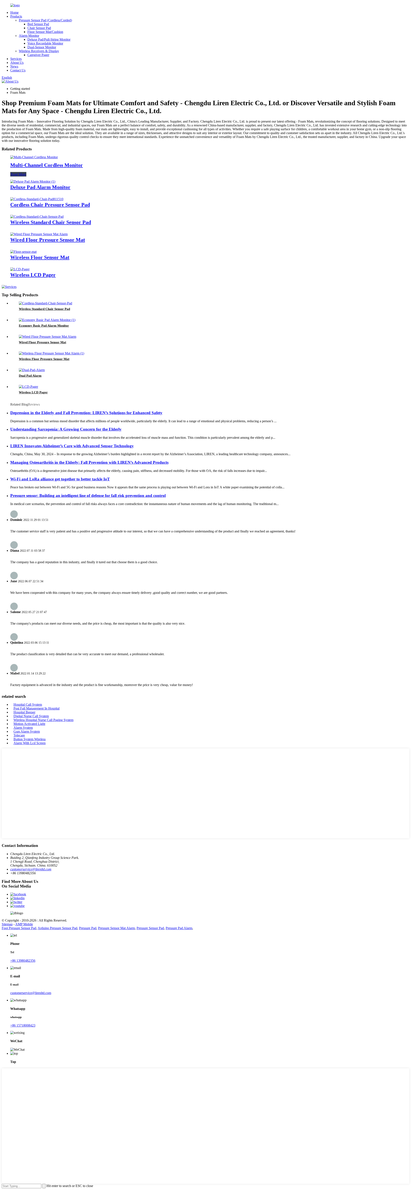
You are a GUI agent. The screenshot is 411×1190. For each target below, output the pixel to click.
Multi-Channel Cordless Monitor (46, 165)
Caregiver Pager (38, 55)
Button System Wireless (29, 739)
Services (16, 59)
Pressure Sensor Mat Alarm (116, 928)
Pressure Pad (87, 928)
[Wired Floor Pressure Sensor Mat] (39, 234)
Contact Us (17, 70)
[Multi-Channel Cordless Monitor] (34, 157)
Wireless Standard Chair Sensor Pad (50, 222)
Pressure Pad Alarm (179, 928)
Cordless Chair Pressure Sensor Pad (50, 204)
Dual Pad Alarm (30, 375)
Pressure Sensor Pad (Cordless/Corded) (45, 20)
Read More (18, 174)
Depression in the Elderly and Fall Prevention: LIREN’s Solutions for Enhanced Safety (86, 412)
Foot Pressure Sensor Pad (19, 928)
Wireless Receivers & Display (39, 51)
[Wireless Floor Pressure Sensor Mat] (51, 353)
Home (14, 12)
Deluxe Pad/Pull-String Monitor (48, 39)
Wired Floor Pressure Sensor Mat (47, 240)
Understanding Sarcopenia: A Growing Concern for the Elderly (66, 429)
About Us (17, 62)
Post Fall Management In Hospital (36, 708)
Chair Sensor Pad (39, 28)
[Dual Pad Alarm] (32, 370)
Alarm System (23, 727)
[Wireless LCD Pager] (20, 269)
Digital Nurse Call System (31, 716)
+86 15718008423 (22, 1025)
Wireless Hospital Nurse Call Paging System (43, 720)
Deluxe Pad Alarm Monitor (40, 187)
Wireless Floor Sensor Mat (39, 257)
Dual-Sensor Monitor (41, 47)
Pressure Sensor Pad (150, 928)
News (14, 66)
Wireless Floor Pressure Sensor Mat (44, 359)
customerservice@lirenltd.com (30, 869)
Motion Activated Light (29, 724)
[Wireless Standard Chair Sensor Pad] (37, 216)
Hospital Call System (27, 704)
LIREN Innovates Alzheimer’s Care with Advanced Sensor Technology (72, 446)
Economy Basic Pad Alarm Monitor (44, 325)
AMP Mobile (24, 924)
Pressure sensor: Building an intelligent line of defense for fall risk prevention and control (88, 495)
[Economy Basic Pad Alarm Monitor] (47, 320)
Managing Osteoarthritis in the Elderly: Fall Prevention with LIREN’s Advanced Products (89, 462)
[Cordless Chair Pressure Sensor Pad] (36, 199)
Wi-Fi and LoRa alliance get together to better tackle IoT (60, 479)
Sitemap (7, 924)
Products (16, 16)
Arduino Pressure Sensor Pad (57, 928)
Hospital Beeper (24, 712)
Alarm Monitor (29, 35)
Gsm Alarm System (26, 731)
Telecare (19, 735)
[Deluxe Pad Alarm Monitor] (32, 181)
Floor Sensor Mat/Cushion (45, 32)
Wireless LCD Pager (33, 275)
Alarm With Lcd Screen (29, 743)
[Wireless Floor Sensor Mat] (23, 251)
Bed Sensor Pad (38, 24)
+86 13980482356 (22, 960)
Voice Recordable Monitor (45, 43)
